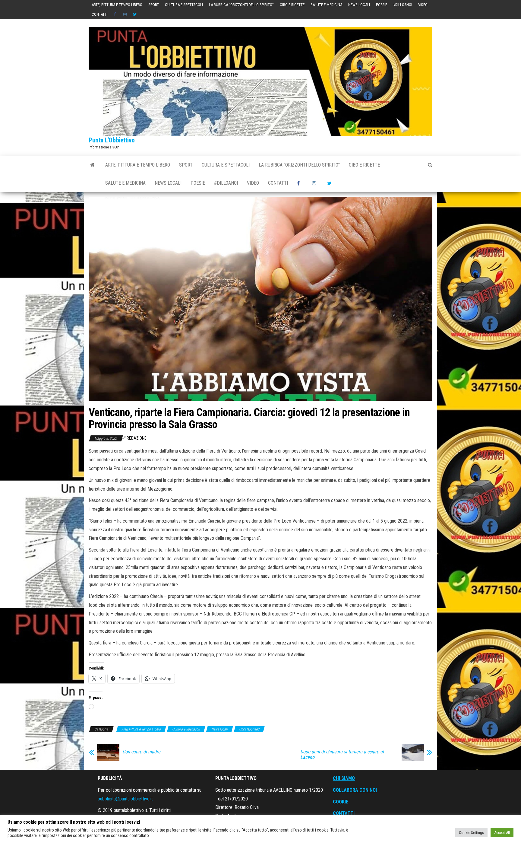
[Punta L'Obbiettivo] (92, 165)
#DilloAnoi (402, 4)
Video (423, 4)
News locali (359, 4)
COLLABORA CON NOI (355, 790)
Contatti (100, 14)
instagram (125, 14)
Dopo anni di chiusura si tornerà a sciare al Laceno (342, 754)
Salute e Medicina (326, 4)
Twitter (135, 14)
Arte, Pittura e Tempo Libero (117, 4)
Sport (153, 4)
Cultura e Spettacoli (184, 4)
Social (115, 14)
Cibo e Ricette (292, 4)
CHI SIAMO (344, 778)
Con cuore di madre (141, 752)
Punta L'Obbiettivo (111, 140)
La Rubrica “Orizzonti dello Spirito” (241, 4)
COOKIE (340, 802)
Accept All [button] (502, 832)
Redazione (137, 438)
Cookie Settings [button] (471, 832)
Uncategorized (249, 729)
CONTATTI (344, 813)
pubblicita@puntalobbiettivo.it (125, 799)
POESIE (381, 4)
